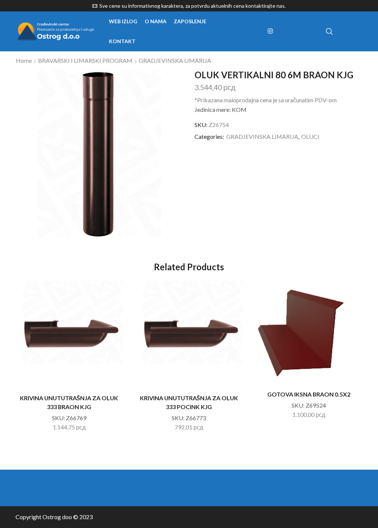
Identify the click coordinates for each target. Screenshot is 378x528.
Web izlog (123, 21)
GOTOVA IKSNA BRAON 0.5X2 (308, 394)
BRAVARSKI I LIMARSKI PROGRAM (85, 60)
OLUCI (310, 136)
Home (24, 60)
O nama (155, 21)
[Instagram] (270, 31)
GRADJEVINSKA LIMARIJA (175, 60)
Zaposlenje (190, 21)
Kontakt (122, 41)
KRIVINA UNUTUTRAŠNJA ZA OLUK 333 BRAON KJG (69, 402)
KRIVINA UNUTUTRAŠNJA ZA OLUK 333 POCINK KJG (189, 402)
